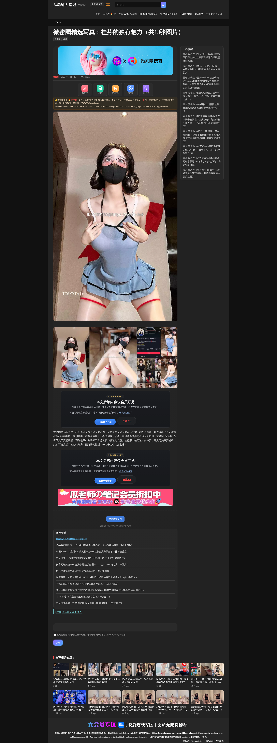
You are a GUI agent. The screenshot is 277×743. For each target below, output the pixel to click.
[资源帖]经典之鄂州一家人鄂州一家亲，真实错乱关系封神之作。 (201, 96)
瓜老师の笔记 (64, 5)
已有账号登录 (105, 422)
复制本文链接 (115, 519)
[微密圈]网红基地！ (169, 14)
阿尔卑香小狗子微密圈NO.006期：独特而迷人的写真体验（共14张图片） (69, 710)
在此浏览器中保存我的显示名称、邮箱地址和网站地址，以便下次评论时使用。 (92, 635)
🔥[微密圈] (73, 100)
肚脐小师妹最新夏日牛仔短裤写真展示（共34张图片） (84, 571)
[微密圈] (131, 89)
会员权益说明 (125, 412)
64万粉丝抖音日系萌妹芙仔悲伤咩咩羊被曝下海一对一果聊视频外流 (201, 149)
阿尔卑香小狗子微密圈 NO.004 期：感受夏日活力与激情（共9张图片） (206, 682)
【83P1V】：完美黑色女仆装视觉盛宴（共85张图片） (83, 596)
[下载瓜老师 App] (108, 4)
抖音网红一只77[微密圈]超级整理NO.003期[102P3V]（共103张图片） (91, 558)
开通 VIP (127, 420)
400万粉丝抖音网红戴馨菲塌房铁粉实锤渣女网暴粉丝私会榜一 (201, 107)
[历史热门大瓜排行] (128, 14)
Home (58, 22)
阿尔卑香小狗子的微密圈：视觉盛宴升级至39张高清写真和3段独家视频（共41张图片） (172, 682)
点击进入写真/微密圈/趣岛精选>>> (71, 539)
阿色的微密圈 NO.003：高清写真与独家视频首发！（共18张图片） (104, 710)
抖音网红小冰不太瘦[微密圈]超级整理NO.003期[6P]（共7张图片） (89, 603)
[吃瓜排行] (85, 89)
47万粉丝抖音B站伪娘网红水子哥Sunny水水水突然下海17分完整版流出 (202, 161)
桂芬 (65, 39)
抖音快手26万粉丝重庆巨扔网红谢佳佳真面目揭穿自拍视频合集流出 (201, 57)
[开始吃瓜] (115, 89)
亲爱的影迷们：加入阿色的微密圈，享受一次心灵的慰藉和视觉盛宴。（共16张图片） (138, 710)
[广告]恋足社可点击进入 (68, 612)
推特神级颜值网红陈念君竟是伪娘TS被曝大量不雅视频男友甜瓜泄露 (201, 173)
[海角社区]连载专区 (148, 14)
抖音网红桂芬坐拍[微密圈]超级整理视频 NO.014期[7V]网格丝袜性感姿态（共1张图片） (100, 590)
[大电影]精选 (186, 14)
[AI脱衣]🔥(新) (109, 14)
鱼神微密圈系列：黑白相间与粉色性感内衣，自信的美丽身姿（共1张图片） (94, 545)
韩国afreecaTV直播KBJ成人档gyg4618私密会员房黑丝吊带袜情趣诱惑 (91, 551)
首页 (98, 14)
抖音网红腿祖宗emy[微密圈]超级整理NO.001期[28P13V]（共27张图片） (92, 564)
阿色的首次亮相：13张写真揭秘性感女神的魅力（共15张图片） (88, 583)
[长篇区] (100, 89)
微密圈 (57, 39)
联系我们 (199, 14)
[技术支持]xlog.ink (214, 14)
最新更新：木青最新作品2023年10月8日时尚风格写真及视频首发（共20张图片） (97, 577)
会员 (143, 100)
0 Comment (85, 77)
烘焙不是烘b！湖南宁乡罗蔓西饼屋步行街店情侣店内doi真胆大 (201, 69)
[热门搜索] (146, 89)
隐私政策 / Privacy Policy (193, 741)
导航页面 (220, 741)
